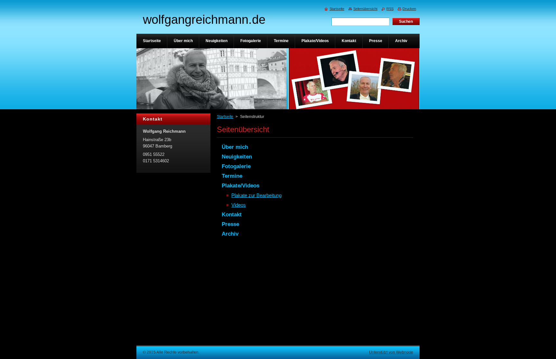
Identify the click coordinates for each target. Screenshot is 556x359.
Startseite (225, 117)
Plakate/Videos (240, 186)
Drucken (409, 9)
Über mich (235, 147)
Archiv (230, 234)
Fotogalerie (236, 166)
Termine (232, 176)
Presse (230, 224)
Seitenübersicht (365, 9)
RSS (390, 9)
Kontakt (232, 214)
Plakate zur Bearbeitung (256, 195)
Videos (238, 205)
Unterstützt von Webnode (391, 352)
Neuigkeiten (237, 157)
